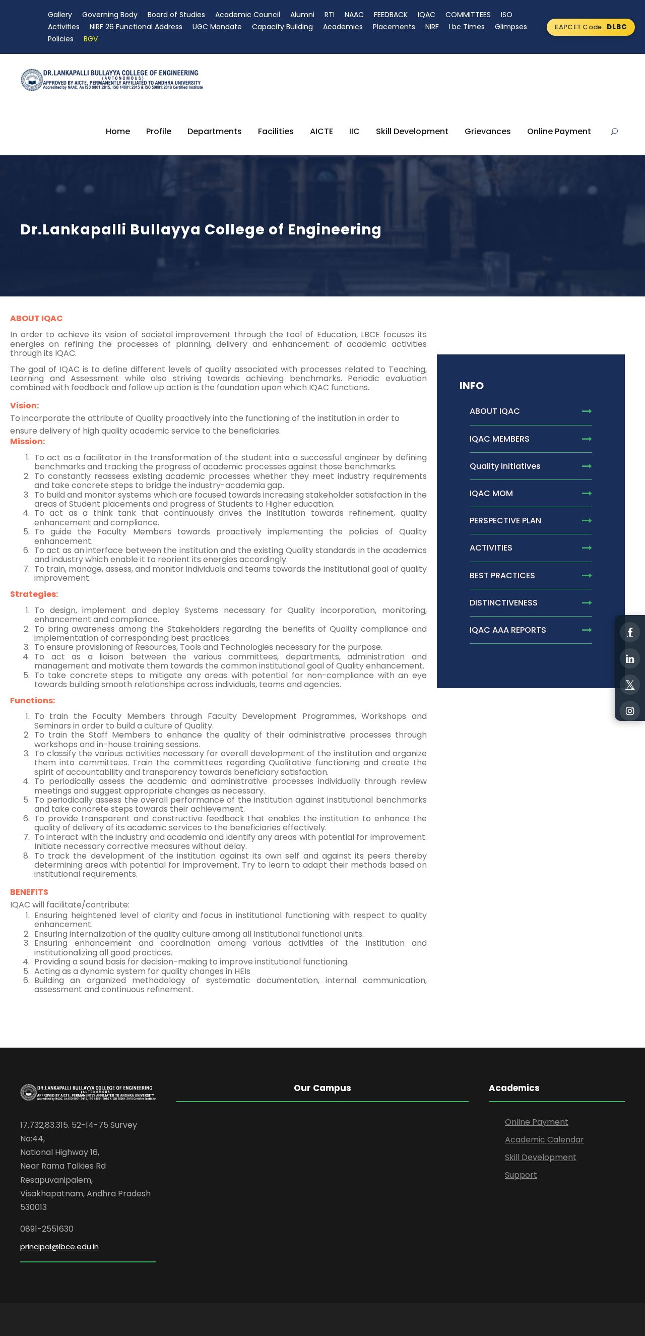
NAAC (354, 15)
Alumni (302, 15)
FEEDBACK (391, 15)
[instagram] (630, 711)
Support (521, 1175)
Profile (158, 131)
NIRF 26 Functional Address (136, 27)
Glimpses (511, 27)
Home (118, 131)
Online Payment (559, 131)
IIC (354, 131)
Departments (214, 131)
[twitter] (630, 685)
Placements (394, 27)
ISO (506, 15)
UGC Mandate (217, 27)
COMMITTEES (468, 15)
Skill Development (412, 131)
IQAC (426, 15)
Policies (61, 39)
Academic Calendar (544, 1139)
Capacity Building (282, 27)
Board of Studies (176, 15)
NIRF (432, 27)
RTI (330, 15)
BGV (91, 39)
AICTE (321, 131)
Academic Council (247, 15)
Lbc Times (467, 27)
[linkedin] (630, 658)
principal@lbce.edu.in (59, 1246)
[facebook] (630, 632)
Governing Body (110, 15)
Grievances (488, 131)
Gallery (60, 15)
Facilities (276, 131)
